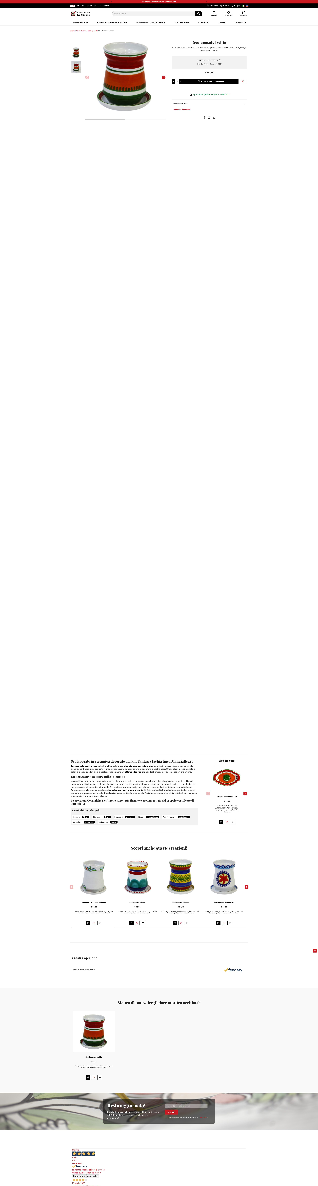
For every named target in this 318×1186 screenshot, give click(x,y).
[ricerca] (198, 13)
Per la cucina (182, 22)
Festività (203, 22)
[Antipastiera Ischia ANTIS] (227, 777)
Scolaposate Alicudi (137, 902)
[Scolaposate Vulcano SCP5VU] (180, 876)
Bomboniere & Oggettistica (112, 22)
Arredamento (80, 22)
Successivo (92, 1176)
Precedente (79, 1176)
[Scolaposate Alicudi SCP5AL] (137, 876)
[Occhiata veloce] (232, 822)
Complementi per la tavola (150, 22)
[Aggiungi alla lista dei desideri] (243, 81)
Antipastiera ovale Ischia (227, 797)
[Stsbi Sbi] (71, 6)
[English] (247, 6)
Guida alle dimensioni (181, 110)
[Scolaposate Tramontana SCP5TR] (224, 876)
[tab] (80, 22)
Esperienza (240, 22)
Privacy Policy (203, 1117)
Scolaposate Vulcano (180, 902)
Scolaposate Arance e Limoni (94, 902)
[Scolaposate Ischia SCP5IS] (94, 1031)
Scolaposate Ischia (94, 1057)
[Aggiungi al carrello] (221, 822)
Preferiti (228, 15)
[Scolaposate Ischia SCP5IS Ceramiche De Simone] (125, 76)
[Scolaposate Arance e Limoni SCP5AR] (94, 876)
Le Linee (221, 22)
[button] (111, 2)
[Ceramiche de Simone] (80, 13)
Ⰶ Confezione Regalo (210, 64)
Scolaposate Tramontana (224, 902)
